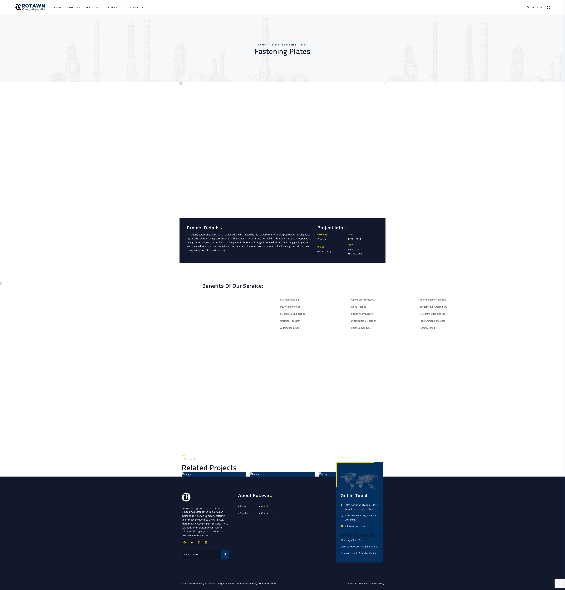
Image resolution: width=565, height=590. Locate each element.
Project (274, 44)
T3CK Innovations (267, 583)
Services (92, 7)
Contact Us (134, 7)
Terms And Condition (357, 583)
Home (58, 7)
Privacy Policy (377, 583)
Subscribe (225, 554)
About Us (74, 7)
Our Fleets (112, 7)
